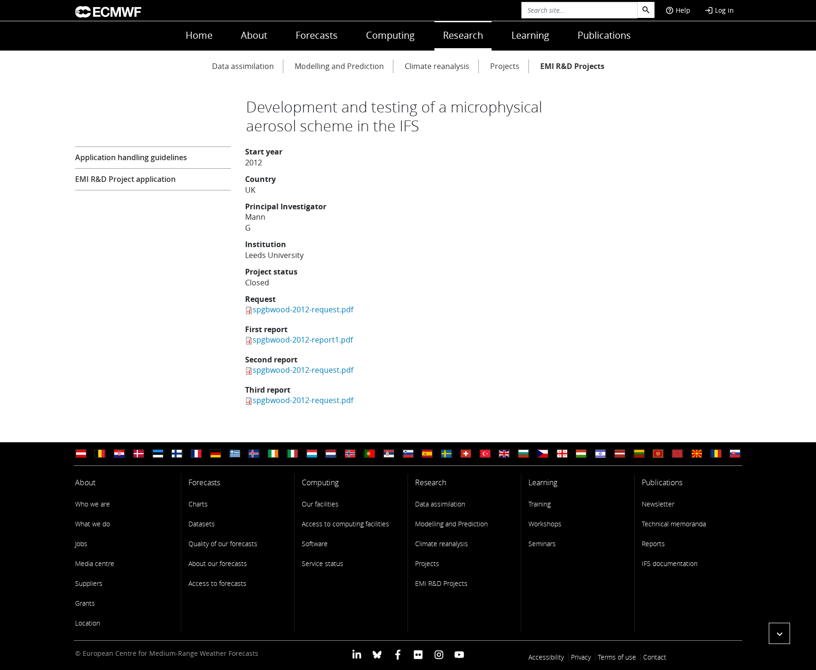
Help (677, 10)
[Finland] (177, 453)
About (254, 35)
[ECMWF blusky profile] (377, 654)
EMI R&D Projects (572, 66)
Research (463, 35)
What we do (92, 523)
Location (87, 622)
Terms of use (617, 657)
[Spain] (427, 453)
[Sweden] (446, 453)
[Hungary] (581, 453)
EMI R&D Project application (125, 179)
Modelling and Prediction (339, 66)
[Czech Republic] (542, 453)
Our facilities (320, 503)
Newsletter (658, 503)
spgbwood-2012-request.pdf (303, 309)
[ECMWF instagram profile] (438, 654)
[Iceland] (254, 453)
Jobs (81, 543)
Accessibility (546, 657)
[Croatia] (119, 453)
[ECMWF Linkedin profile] (357, 654)
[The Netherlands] (331, 453)
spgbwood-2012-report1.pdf (303, 340)
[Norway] (350, 453)
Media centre (94, 563)
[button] (779, 633)
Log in (719, 10)
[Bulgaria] (523, 453)
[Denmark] (138, 453)
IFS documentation (669, 563)
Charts (198, 503)
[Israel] (600, 453)
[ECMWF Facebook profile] (398, 654)
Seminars (542, 543)
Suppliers (88, 583)
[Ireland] (273, 453)
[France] (196, 453)
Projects (504, 66)
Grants (85, 603)
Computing (390, 35)
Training (539, 503)
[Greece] (234, 453)
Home (199, 35)
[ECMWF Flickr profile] (418, 654)
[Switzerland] (465, 453)
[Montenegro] (658, 453)
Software (315, 543)
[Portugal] (369, 453)
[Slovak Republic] (735, 453)
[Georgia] (562, 453)
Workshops (544, 523)
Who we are (92, 503)
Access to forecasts (217, 583)
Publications (604, 35)
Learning (530, 35)
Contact (654, 657)
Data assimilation (243, 66)
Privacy (581, 657)
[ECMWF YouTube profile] (459, 654)
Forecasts (317, 35)
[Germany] (215, 453)
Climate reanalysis (437, 66)
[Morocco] (677, 453)
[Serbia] (388, 453)
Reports (653, 543)
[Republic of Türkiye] (485, 453)
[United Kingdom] (504, 453)
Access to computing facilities (345, 523)
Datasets (201, 523)
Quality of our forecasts (222, 543)
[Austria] (80, 453)
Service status (322, 563)
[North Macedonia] (696, 453)
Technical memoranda (674, 523)
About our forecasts (217, 563)
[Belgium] (100, 453)
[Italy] (292, 453)
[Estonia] (157, 453)
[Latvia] (619, 453)
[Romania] (716, 453)
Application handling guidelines (131, 157)
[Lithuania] (639, 453)
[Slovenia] (408, 453)
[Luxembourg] (311, 453)
